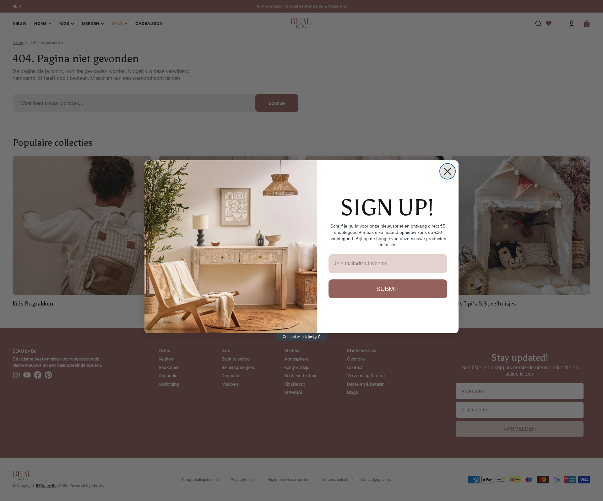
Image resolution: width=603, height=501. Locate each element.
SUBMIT (388, 288)
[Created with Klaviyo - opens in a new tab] (301, 337)
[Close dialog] (447, 171)
